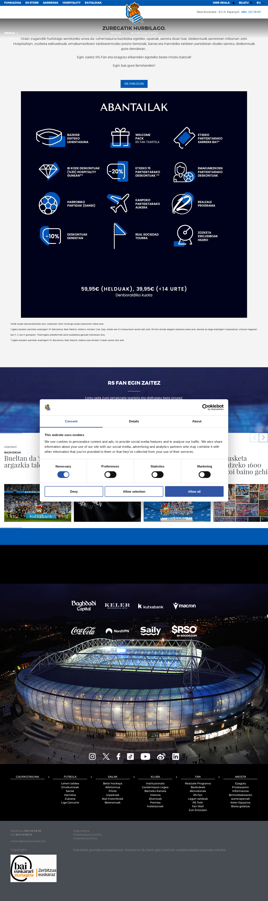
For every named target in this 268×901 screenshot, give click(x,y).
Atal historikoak (112, 799)
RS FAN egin (134, 83)
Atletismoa (112, 787)
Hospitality (72, 2)
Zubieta (70, 799)
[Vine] (161, 756)
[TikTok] (130, 756)
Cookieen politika (85, 838)
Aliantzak (155, 799)
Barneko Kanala (155, 791)
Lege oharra (81, 831)
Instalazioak (155, 806)
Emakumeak (70, 787)
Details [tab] (134, 421)
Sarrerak (50, 2)
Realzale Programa (198, 783)
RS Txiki (198, 802)
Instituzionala (155, 783)
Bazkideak (198, 787)
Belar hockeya (112, 783)
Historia (155, 795)
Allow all (194, 491)
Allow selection (134, 491)
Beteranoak (113, 802)
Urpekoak (112, 795)
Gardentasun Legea (155, 787)
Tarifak (115, 33)
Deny (74, 491)
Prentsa (155, 802)
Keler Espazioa (240, 802)
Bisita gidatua (240, 806)
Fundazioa (12, 2)
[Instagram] (92, 756)
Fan (198, 777)
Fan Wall (198, 806)
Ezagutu (240, 783)
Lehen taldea (70, 783)
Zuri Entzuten (198, 810)
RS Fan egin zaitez (144, 33)
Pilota (113, 791)
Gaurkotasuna (27, 777)
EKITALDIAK (93, 2)
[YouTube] (145, 756)
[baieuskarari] (33, 868)
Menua (9, 33)
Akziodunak (198, 791)
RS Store (32, 2)
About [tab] (196, 421)
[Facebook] (118, 756)
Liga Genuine (70, 802)
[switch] (110, 474)
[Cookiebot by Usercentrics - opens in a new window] (205, 407)
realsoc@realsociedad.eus (28, 841)
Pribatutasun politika (87, 834)
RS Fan (197, 795)
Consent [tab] (71, 421)
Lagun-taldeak (198, 799)
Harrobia (70, 795)
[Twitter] (106, 756)
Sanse (70, 791)
